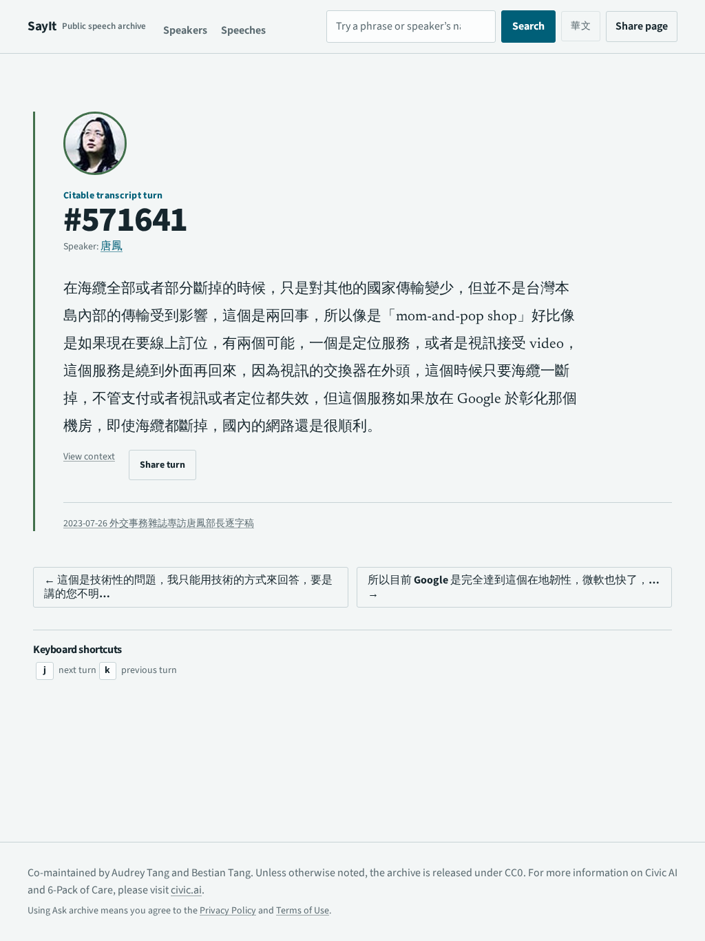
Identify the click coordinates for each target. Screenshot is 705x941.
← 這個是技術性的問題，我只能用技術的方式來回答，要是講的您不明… (188, 586)
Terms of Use (302, 911)
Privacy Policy (228, 911)
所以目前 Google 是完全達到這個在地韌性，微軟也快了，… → (514, 586)
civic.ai (186, 890)
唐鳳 (112, 246)
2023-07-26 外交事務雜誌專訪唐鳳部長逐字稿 (158, 523)
